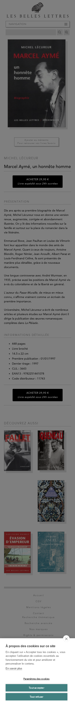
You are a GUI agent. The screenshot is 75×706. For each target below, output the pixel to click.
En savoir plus (14, 668)
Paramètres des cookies (36, 678)
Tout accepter (36, 687)
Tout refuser (36, 696)
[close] (66, 638)
